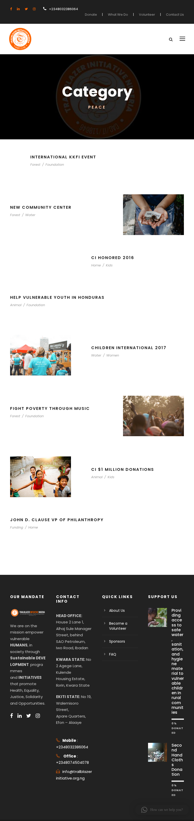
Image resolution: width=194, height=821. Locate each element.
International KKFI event (63, 157)
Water (30, 215)
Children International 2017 (128, 348)
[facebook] (11, 9)
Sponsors (117, 641)
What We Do (118, 14)
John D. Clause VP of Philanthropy (57, 520)
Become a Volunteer (118, 626)
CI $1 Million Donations (122, 469)
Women (112, 355)
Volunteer (147, 14)
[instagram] (34, 9)
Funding (16, 527)
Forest (35, 164)
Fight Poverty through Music (50, 408)
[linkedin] (18, 9)
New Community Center (40, 207)
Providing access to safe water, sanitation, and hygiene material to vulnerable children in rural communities (178, 661)
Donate (91, 14)
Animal (15, 305)
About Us (117, 610)
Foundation (54, 164)
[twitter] (26, 9)
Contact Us (175, 14)
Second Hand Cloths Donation (177, 759)
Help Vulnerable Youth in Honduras (57, 297)
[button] (162, 810)
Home (96, 265)
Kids (109, 265)
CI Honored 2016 (112, 258)
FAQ (112, 654)
